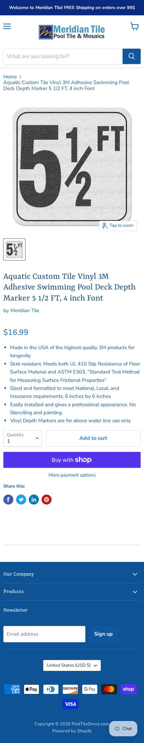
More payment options (72, 475)
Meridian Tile (24, 310)
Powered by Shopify (72, 731)
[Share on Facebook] (8, 500)
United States (69, 665)
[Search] (132, 56)
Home (10, 77)
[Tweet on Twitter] (21, 500)
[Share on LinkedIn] (34, 500)
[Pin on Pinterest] (47, 500)
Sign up (103, 634)
